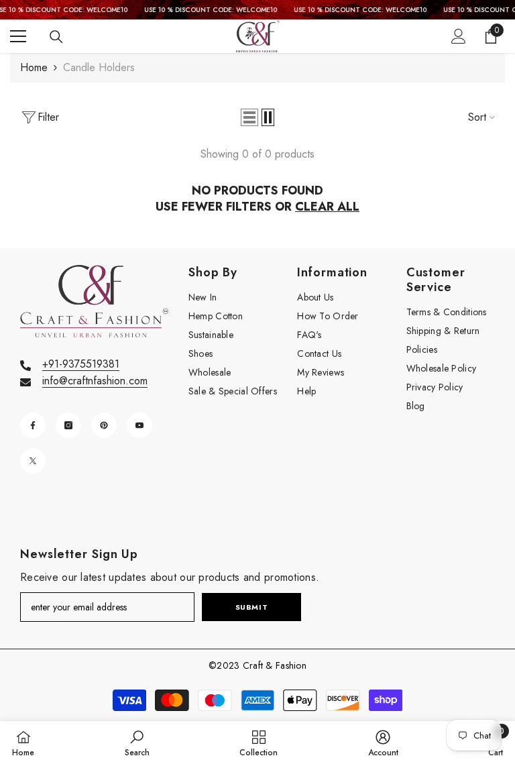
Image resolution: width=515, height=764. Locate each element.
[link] (137, 742)
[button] (249, 117)
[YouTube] (139, 425)
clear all (327, 207)
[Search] (56, 37)
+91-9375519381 (80, 364)
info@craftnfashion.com (95, 380)
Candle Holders (99, 67)
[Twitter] (33, 461)
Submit (251, 607)
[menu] (18, 36)
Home (34, 67)
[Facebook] (33, 425)
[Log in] (458, 36)
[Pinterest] (104, 425)
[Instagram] (68, 425)
